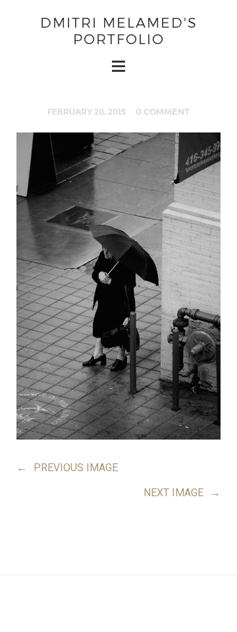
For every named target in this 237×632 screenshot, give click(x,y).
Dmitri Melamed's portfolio (119, 30)
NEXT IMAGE (182, 492)
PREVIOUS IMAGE (67, 467)
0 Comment (163, 111)
